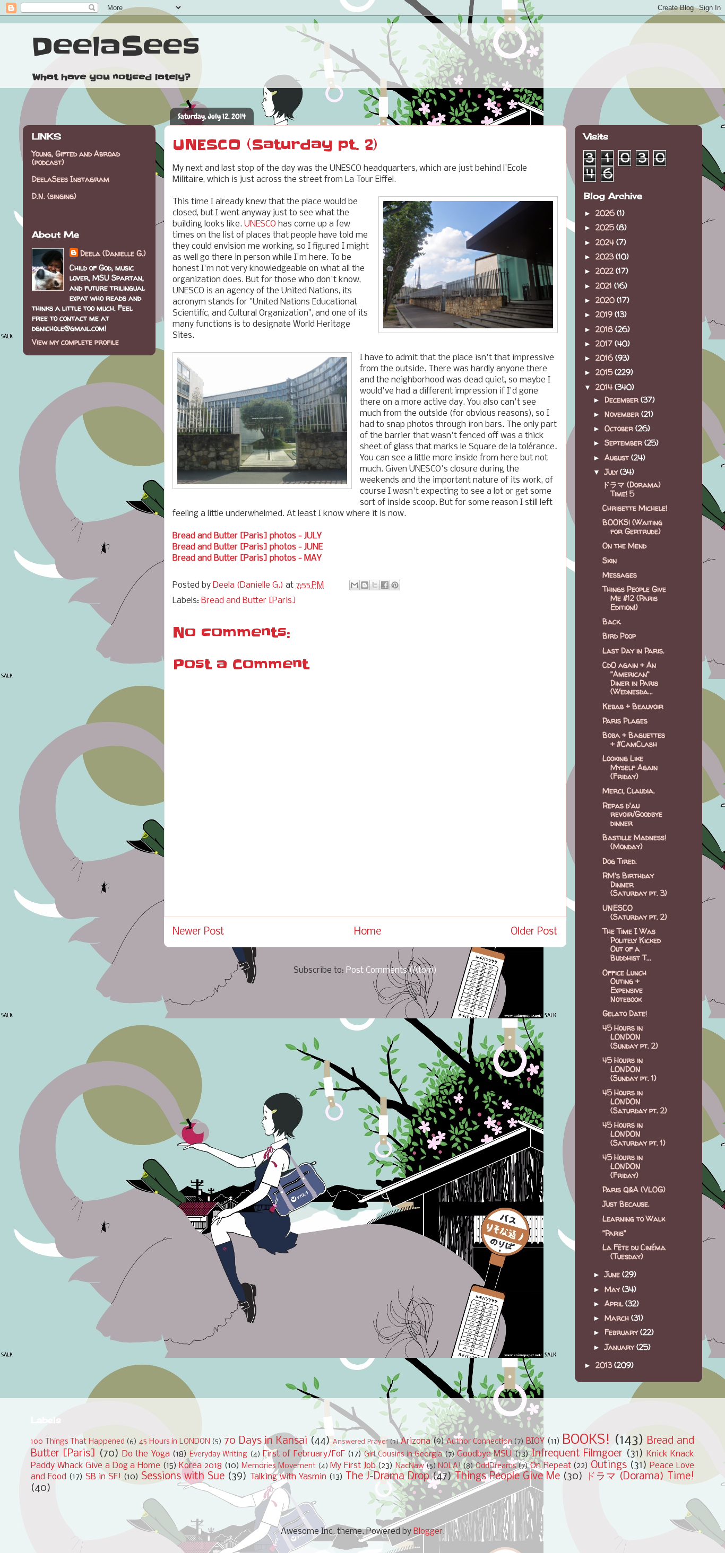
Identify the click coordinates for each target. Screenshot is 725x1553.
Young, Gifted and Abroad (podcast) (76, 158)
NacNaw (409, 1466)
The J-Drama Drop (387, 1476)
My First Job (352, 1465)
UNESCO (260, 224)
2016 (605, 358)
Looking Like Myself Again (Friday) (630, 767)
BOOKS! (586, 1440)
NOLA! (449, 1466)
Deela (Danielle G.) (113, 253)
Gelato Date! (624, 1013)
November (623, 414)
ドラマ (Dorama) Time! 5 (631, 489)
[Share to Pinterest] (395, 585)
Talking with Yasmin (288, 1476)
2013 (604, 1365)
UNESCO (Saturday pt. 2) (634, 912)
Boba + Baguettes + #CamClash (633, 739)
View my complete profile (75, 342)
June (613, 1274)
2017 (605, 343)
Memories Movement (278, 1466)
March (618, 1318)
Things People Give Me (507, 1476)
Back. (612, 621)
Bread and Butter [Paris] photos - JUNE (247, 547)
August (618, 457)
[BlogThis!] (364, 585)
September (624, 443)
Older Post (534, 932)
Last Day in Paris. (633, 650)
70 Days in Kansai (265, 1441)
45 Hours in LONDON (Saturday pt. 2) (634, 1101)
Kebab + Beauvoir (632, 706)
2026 (606, 213)
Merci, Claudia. (628, 791)
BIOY (535, 1441)
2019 (605, 314)
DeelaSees (115, 46)
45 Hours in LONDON (174, 1442)
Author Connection (479, 1442)
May (613, 1289)
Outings (609, 1465)
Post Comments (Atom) (391, 970)
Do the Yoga (146, 1454)
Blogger (428, 1531)
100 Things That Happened (78, 1442)
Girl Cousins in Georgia (403, 1455)
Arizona (415, 1441)
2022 (605, 271)
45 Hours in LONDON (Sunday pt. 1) (629, 1069)
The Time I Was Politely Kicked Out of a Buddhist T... (631, 944)
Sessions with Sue (183, 1476)
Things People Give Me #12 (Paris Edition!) (634, 598)
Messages (619, 575)
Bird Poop (619, 636)
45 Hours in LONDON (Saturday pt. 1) (634, 1134)
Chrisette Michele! (634, 508)
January (620, 1347)
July (612, 472)
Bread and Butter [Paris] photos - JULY (247, 535)
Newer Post (198, 932)
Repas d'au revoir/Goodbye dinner (632, 814)
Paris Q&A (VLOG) (634, 1189)
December (623, 400)
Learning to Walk (633, 1219)
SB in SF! (103, 1476)
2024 (605, 242)
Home (367, 932)
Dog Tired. (619, 861)
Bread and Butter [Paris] (248, 600)
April (615, 1303)
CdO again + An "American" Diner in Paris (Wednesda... (630, 678)
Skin (609, 560)
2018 (605, 329)
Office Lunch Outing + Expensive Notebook (624, 985)
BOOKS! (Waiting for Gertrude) (632, 526)
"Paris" (614, 1233)
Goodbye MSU (484, 1454)
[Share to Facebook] (384, 585)
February (622, 1332)
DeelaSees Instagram (70, 179)
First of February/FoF (304, 1454)
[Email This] (354, 585)
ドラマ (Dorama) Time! (640, 1476)
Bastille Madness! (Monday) (634, 841)
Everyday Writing (218, 1455)
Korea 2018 (200, 1465)
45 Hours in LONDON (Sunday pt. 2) (630, 1037)
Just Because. (626, 1204)
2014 (605, 387)
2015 (605, 372)
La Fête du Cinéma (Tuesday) (634, 1251)
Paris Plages (625, 721)
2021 (604, 286)
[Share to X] (374, 585)
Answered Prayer (360, 1441)
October (620, 428)
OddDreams (496, 1466)
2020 (606, 300)
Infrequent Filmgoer (577, 1454)
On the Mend (624, 545)
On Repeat (550, 1465)
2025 (605, 227)
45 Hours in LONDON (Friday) (622, 1166)
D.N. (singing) (54, 196)
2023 (605, 256)
